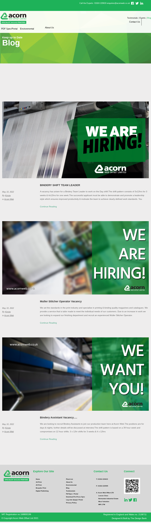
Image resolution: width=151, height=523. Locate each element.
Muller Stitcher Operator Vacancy (61, 301)
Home (38, 479)
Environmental (27, 28)
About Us (49, 27)
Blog (149, 18)
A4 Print (39, 482)
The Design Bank (139, 518)
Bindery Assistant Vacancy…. (58, 417)
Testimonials (132, 18)
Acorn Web (9, 199)
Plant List (69, 479)
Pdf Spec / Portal (72, 494)
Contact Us (134, 22)
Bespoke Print (41, 488)
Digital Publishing (42, 491)
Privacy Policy (71, 503)
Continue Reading (48, 206)
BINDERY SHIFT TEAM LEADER (60, 185)
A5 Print (39, 485)
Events (142, 18)
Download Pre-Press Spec (75, 497)
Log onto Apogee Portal (74, 500)
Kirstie (8, 195)
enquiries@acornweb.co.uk (118, 3)
